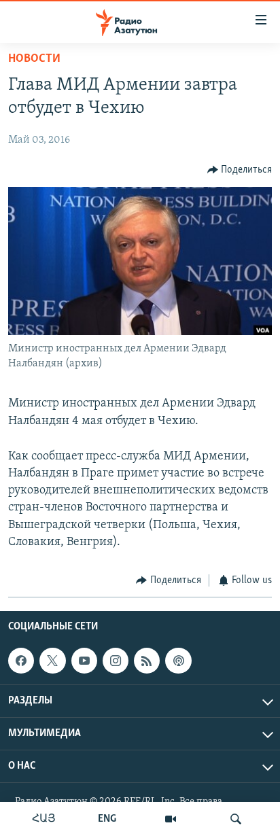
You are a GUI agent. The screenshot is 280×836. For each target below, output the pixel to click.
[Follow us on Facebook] (21, 661)
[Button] (240, 170)
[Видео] (170, 819)
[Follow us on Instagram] (115, 661)
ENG (107, 819)
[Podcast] (178, 661)
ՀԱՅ (44, 819)
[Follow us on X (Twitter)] (52, 661)
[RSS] (147, 661)
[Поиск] (235, 819)
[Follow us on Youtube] (84, 661)
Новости (34, 59)
